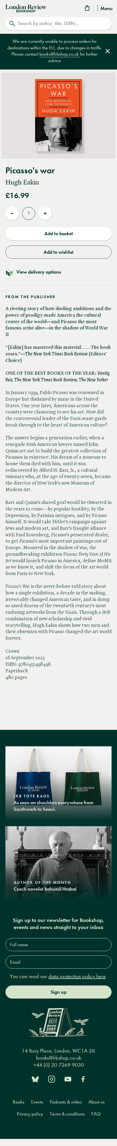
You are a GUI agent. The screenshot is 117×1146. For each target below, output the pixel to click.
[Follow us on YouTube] (67, 1078)
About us (96, 1102)
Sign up (58, 992)
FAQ (95, 1114)
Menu (106, 8)
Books (18, 1102)
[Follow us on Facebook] (83, 1078)
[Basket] (88, 9)
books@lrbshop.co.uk (59, 54)
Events (37, 1102)
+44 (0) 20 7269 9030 (58, 1065)
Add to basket (58, 234)
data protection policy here (77, 976)
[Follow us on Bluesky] (35, 1078)
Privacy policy (30, 1114)
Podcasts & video (66, 1102)
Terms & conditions (67, 1114)
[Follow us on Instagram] (51, 1078)
